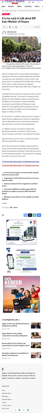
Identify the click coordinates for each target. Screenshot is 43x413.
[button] (3, 2)
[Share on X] (9, 27)
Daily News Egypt (11, 32)
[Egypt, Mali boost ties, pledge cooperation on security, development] (36, 335)
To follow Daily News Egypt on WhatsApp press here (20, 161)
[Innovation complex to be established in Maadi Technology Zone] (36, 355)
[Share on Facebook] (6, 27)
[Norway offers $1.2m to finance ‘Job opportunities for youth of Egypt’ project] (36, 345)
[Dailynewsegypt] (14, 2)
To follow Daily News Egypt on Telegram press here (20, 165)
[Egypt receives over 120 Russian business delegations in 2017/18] (36, 326)
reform (15, 207)
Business (6, 14)
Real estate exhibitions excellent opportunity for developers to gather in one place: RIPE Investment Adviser (19, 191)
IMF (11, 207)
